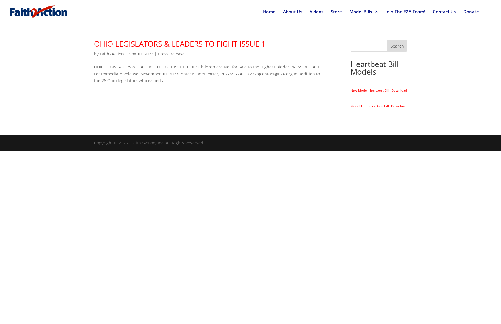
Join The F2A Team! (405, 12)
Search (397, 46)
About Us (292, 12)
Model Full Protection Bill (370, 106)
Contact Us (444, 12)
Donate (471, 12)
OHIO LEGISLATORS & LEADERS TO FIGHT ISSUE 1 (180, 44)
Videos (316, 12)
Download (399, 90)
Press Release (171, 54)
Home (269, 12)
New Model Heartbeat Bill (370, 90)
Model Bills (360, 12)
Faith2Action (112, 54)
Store (336, 12)
